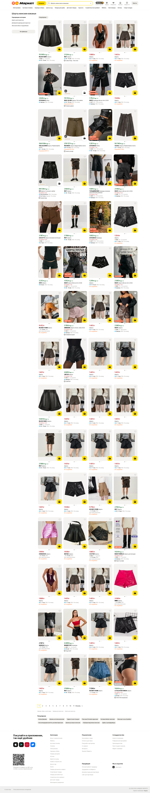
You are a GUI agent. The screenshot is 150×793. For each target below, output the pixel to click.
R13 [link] (40, 191)
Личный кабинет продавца (89, 767)
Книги (52, 767)
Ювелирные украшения (57, 782)
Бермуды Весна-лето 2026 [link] (99, 100)
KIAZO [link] (91, 100)
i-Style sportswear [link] (121, 690)
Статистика (8, 789)
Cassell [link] (117, 146)
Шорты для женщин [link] (125, 554)
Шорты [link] (45, 57)
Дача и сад (53, 764)
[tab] (17, 8)
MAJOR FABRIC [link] (43, 57)
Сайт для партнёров (87, 774)
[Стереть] (90, 3)
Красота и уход (54, 759)
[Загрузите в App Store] (15, 746)
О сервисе (85, 746)
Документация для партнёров (90, 772)
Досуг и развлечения (56, 738)
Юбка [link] (44, 100)
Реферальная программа (119, 740)
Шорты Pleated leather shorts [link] (49, 146)
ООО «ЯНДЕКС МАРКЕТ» (141, 788)
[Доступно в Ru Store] (32, 746)
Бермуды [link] (95, 238)
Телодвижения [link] (94, 191)
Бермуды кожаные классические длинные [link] (99, 191)
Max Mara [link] (67, 146)
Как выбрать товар (87, 738)
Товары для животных (56, 774)
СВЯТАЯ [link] (66, 374)
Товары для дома (55, 754)
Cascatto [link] (42, 238)
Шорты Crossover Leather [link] (47, 191)
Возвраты (85, 748)
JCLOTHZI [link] (92, 554)
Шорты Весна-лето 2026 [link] (124, 191)
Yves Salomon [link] (43, 146)
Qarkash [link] (41, 645)
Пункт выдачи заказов (118, 746)
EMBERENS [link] (67, 328)
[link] (42, 719)
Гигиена (52, 746)
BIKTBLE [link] (66, 554)
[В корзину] (59, 49)
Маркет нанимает (117, 748)
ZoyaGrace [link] (42, 100)
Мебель (52, 740)
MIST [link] (65, 57)
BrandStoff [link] (68, 645)
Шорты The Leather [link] (73, 100)
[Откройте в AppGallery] (27, 746)
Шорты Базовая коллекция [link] (49, 238)
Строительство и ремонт (57, 777)
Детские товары (54, 780)
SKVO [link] (40, 283)
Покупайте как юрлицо (88, 743)
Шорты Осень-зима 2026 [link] (74, 328)
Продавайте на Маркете (89, 769)
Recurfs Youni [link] (43, 328)
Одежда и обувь (54, 751)
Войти (135, 3)
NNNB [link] (116, 600)
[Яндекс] (146, 790)
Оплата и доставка (87, 740)
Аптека (52, 756)
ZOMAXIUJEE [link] (42, 554)
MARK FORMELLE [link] (119, 554)
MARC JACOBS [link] (68, 100)
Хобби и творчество (56, 761)
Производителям (117, 743)
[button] (43, 17)
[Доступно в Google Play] (21, 746)
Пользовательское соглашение (22, 789)
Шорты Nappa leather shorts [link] (75, 146)
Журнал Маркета (87, 751)
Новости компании (117, 738)
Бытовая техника (55, 743)
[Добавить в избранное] (59, 22)
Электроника (54, 748)
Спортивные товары (56, 772)
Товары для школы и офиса (57, 769)
